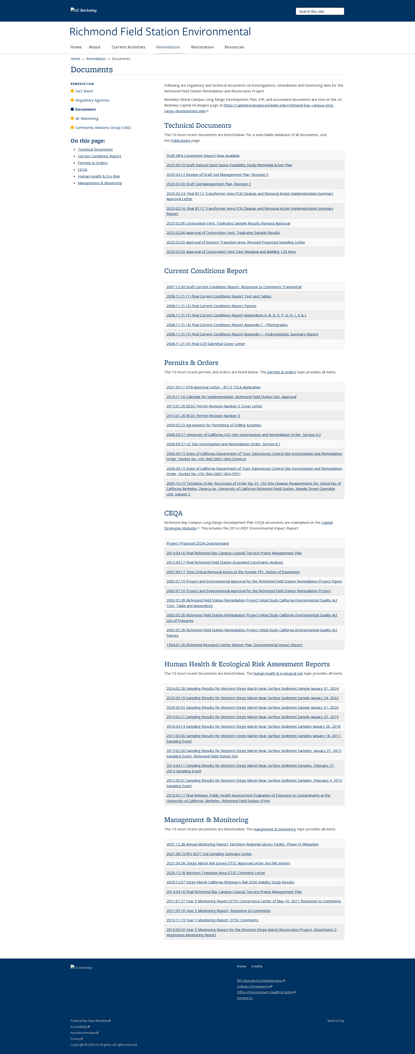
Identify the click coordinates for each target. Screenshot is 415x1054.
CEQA (82, 169)
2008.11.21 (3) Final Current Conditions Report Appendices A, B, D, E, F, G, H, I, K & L (236, 315)
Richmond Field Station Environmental (160, 32)
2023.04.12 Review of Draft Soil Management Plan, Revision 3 (217, 174)
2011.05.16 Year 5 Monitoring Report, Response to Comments (218, 910)
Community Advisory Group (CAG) (103, 127)
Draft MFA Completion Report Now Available (203, 155)
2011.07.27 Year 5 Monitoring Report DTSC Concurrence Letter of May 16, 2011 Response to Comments (253, 901)
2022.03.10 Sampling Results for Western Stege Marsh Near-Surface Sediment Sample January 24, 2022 (252, 697)
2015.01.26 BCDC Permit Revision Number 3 (203, 415)
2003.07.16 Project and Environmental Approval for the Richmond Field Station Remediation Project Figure (254, 581)
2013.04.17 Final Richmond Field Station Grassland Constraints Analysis (224, 562)
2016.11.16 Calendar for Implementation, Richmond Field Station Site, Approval (231, 396)
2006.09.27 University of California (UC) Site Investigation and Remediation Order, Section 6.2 (243, 434)
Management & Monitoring (100, 182)
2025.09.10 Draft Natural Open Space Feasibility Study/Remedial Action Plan (229, 164)
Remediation (168, 47)
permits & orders (281, 371)
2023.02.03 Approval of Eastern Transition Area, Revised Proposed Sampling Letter (235, 242)
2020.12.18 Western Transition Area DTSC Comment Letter (215, 872)
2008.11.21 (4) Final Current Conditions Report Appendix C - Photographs (227, 324)
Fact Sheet (84, 91)
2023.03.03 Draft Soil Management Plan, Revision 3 (208, 183)
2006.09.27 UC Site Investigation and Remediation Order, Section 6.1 (223, 443)
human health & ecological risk (278, 673)
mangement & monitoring (275, 829)
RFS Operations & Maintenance (261, 980)
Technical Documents (95, 149)
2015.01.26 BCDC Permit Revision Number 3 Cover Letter (214, 406)
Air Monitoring (86, 118)
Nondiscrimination (85, 1033)
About (95, 47)
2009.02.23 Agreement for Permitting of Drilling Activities (213, 425)
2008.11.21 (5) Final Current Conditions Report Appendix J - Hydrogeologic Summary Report (242, 334)
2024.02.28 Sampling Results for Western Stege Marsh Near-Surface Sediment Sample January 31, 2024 (252, 688)
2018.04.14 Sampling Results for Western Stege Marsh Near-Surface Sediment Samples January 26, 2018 (253, 726)
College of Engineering (255, 986)
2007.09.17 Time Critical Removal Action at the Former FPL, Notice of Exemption (233, 571)
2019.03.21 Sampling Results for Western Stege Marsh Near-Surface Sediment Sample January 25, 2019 (252, 716)
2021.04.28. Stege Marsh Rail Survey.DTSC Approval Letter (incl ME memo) (228, 863)
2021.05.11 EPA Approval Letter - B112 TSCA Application (213, 387)
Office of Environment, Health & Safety (266, 992)
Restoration (203, 47)
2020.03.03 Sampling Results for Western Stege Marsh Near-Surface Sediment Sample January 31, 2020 (252, 707)
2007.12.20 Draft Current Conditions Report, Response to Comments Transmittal (233, 286)
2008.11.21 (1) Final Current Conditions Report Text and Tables (218, 296)
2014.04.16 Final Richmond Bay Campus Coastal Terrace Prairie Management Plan (234, 552)
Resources (235, 47)
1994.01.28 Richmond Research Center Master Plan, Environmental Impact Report (234, 644)
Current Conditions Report (99, 156)
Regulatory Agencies (92, 100)
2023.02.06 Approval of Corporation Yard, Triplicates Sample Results (223, 232)
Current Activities (129, 47)
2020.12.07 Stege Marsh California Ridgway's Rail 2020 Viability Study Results (230, 882)
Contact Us (245, 998)
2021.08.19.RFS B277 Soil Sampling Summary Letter (209, 853)
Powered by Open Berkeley (91, 1021)
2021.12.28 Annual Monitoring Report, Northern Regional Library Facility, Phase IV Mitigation (242, 844)
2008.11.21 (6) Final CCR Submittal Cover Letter (205, 343)
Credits (256, 966)
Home (76, 47)
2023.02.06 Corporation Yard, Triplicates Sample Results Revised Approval (228, 223)
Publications (180, 140)
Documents (85, 109)
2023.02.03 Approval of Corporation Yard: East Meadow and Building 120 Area (231, 251)
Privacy (77, 1039)
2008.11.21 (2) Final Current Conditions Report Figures (211, 305)
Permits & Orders (93, 162)
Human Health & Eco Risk (99, 176)
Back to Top (336, 1020)
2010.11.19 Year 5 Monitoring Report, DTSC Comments (212, 919)
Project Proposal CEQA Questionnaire (197, 543)
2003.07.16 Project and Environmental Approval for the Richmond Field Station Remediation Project (248, 590)
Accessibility (80, 1027)
